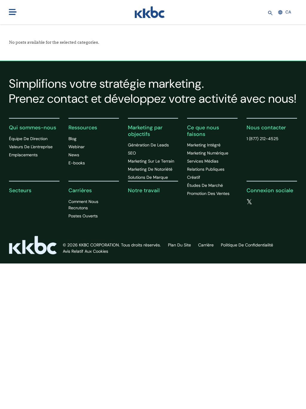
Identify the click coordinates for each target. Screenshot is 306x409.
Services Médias (202, 161)
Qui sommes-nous (32, 127)
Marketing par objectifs (145, 131)
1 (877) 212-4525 (263, 138)
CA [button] (288, 12)
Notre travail (144, 190)
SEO (132, 153)
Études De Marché (205, 185)
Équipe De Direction (28, 138)
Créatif (193, 177)
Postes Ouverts (83, 216)
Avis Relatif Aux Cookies (85, 251)
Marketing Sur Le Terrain (151, 161)
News (73, 154)
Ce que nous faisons (203, 131)
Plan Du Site (179, 245)
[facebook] (261, 202)
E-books (76, 163)
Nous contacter (266, 127)
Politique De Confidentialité (247, 245)
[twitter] (249, 202)
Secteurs (20, 190)
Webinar (76, 146)
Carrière (206, 245)
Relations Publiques (205, 169)
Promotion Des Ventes (208, 193)
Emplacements (23, 154)
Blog (72, 138)
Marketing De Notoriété (150, 169)
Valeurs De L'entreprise (31, 146)
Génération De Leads (148, 145)
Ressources (82, 127)
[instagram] (285, 202)
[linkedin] (273, 202)
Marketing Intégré (204, 145)
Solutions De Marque (148, 177)
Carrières (80, 190)
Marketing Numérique (207, 153)
